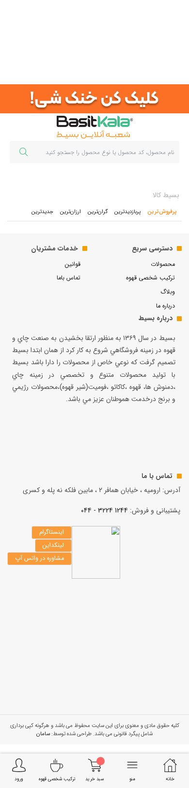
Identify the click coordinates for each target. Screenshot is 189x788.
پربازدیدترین (127, 211)
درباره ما (165, 306)
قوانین (72, 264)
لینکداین (53, 545)
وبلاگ (167, 292)
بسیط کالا (166, 195)
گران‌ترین (98, 211)
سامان (43, 733)
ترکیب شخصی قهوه (150, 278)
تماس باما (68, 278)
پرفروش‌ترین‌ (162, 211)
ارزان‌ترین (70, 211)
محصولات (163, 264)
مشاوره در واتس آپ (39, 558)
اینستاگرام (51, 532)
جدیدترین (42, 211)
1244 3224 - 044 (104, 510)
